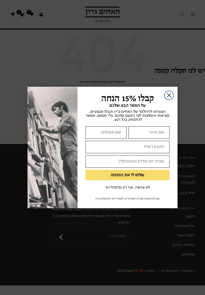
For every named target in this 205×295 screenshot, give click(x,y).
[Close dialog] (169, 95)
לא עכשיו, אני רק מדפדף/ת (128, 188)
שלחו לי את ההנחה (127, 175)
